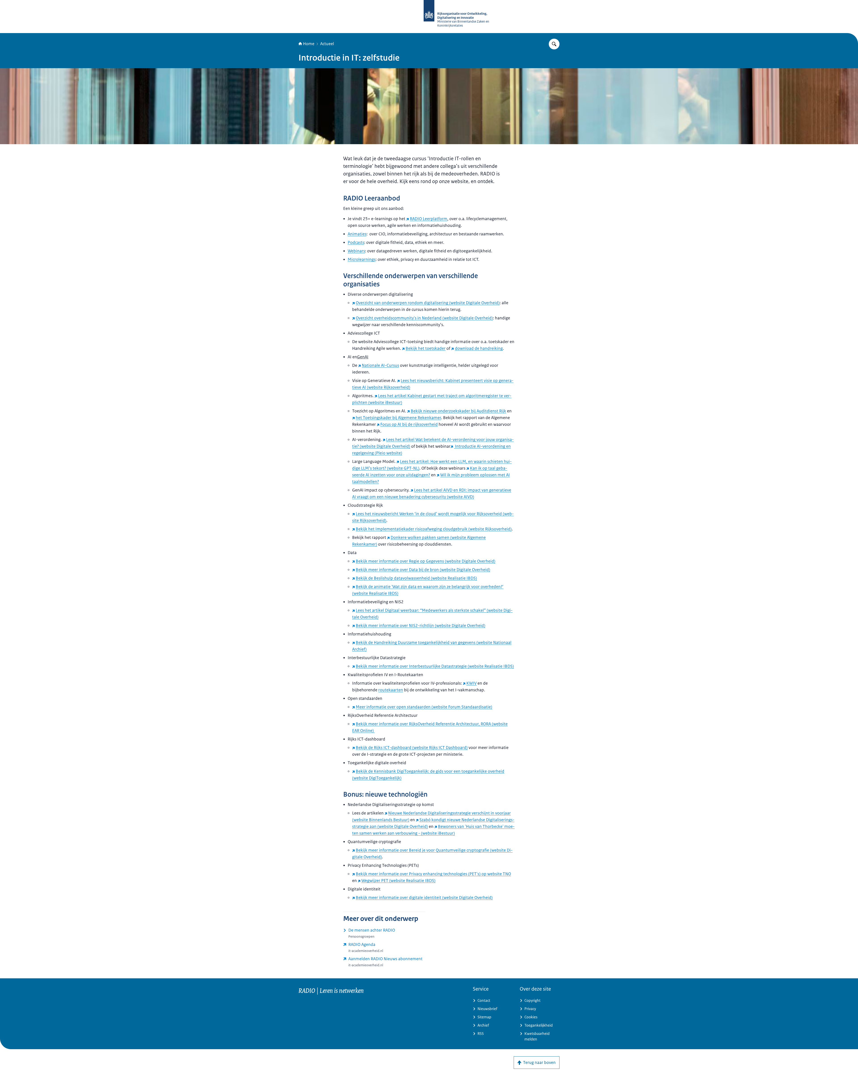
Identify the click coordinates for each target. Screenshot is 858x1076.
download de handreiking (479, 348)
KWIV (471, 683)
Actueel (327, 43)
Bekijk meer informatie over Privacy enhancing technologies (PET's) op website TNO (433, 874)
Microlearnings (362, 259)
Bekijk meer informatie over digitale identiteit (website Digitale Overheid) (424, 897)
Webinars (356, 251)
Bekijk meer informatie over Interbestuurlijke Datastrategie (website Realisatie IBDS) (435, 666)
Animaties (357, 234)
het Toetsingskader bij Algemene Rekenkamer (398, 417)
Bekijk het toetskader (426, 348)
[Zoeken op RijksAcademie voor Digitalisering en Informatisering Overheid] (554, 44)
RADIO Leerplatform (428, 219)
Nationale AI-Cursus (380, 365)
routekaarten (390, 690)
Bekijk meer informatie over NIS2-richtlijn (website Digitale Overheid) (420, 625)
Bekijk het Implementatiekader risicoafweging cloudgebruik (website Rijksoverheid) (434, 529)
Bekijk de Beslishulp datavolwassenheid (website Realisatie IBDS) (416, 578)
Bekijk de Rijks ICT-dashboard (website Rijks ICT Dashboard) (412, 747)
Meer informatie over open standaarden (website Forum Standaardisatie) (424, 707)
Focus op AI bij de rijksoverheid (409, 424)
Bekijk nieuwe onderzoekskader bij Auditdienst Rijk (458, 411)
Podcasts (356, 242)
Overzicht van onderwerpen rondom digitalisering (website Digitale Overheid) (428, 303)
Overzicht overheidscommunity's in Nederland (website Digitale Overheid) (424, 318)
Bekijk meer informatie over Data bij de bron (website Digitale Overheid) (423, 569)
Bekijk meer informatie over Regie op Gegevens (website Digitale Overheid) (425, 561)
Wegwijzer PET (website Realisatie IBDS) (398, 880)
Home (308, 43)
